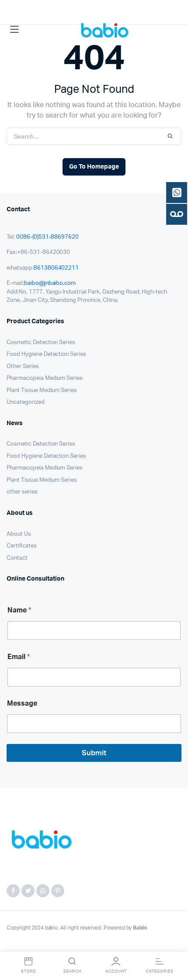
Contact (17, 558)
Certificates (22, 546)
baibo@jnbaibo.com (50, 283)
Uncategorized (26, 402)
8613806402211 (56, 268)
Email (18, 656)
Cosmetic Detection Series (41, 342)
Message (22, 703)
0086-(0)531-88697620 (47, 237)
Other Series (23, 366)
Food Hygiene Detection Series (46, 354)
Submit (94, 753)
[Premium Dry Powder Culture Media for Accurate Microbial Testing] (106, 29)
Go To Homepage (94, 167)
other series (22, 492)
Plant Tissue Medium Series (42, 390)
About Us (19, 534)
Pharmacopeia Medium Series (45, 378)
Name (19, 610)
